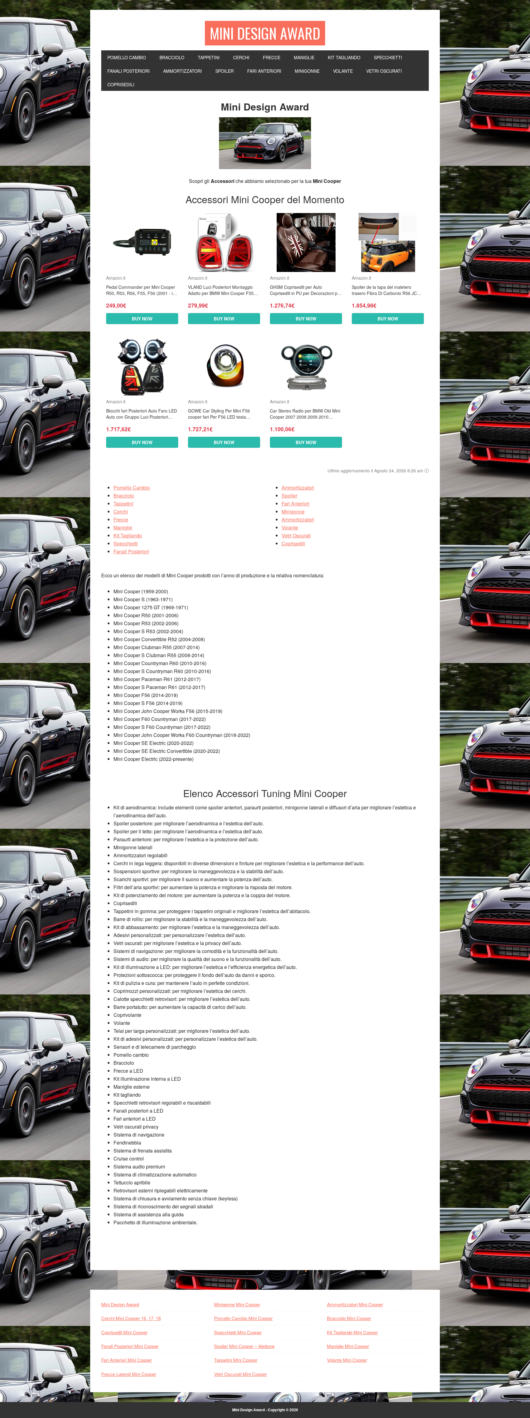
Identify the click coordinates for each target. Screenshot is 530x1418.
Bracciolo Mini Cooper (349, 1318)
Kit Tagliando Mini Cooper (352, 1332)
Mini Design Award (265, 33)
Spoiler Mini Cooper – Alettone (244, 1346)
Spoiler (289, 495)
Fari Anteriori (295, 503)
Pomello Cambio (131, 487)
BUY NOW (142, 319)
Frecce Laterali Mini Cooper (128, 1374)
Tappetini (123, 503)
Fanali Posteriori (131, 551)
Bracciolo (123, 495)
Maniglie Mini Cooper (348, 1346)
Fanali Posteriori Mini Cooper (130, 1346)
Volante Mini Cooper (347, 1360)
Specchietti (125, 543)
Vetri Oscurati (296, 535)
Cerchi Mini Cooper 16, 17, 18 (131, 1318)
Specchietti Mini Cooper (238, 1332)
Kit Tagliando (127, 535)
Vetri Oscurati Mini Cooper (240, 1374)
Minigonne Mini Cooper (237, 1304)
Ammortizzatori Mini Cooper (355, 1304)
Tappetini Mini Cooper (235, 1360)
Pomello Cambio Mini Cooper (243, 1318)
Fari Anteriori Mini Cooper (126, 1360)
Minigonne (293, 511)
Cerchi (120, 511)
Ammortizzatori (298, 487)
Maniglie (122, 527)
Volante (290, 527)
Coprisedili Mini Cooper (124, 1332)
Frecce (120, 519)
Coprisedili (293, 543)
